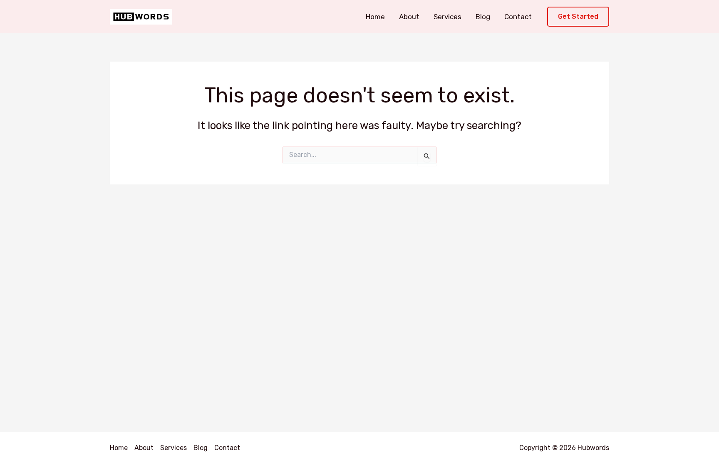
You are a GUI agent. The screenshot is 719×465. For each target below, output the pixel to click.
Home (375, 16)
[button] (578, 17)
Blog (483, 16)
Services (447, 16)
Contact (518, 16)
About (409, 16)
